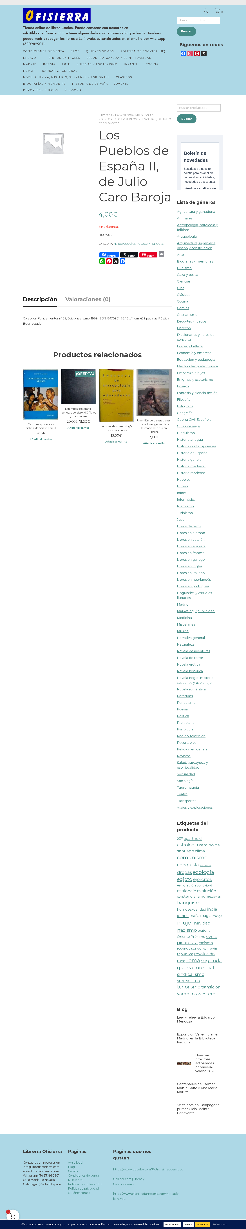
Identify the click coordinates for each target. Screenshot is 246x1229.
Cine (180, 288)
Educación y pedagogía (196, 360)
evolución (206, 890)
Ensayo (29, 57)
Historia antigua (190, 440)
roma (193, 960)
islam (183, 915)
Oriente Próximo (191, 937)
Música (183, 631)
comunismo (192, 857)
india (212, 909)
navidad (202, 923)
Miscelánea (186, 624)
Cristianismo (187, 315)
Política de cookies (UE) (142, 51)
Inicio (103, 115)
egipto (184, 879)
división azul (205, 865)
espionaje (186, 890)
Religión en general (193, 749)
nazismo (187, 930)
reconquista (186, 948)
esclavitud (204, 885)
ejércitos (202, 879)
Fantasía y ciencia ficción (197, 393)
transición (211, 987)
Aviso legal (75, 1162)
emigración (186, 885)
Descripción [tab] (40, 299)
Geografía (185, 413)
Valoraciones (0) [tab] (88, 299)
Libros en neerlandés (194, 580)
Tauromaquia (188, 788)
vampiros (187, 993)
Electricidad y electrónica (197, 366)
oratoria (204, 930)
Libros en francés (190, 553)
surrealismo (188, 980)
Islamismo (185, 506)
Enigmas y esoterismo (97, 64)
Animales (184, 218)
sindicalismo (190, 974)
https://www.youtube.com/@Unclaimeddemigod (148, 1169)
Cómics (183, 308)
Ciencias (184, 281)
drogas (184, 872)
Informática (186, 500)
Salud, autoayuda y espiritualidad (119, 57)
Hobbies (183, 480)
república (185, 954)
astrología (187, 844)
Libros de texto (189, 526)
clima (200, 851)
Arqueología (187, 237)
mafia (194, 916)
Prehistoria (186, 723)
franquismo (190, 902)
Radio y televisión (191, 736)
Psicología (185, 729)
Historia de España (90, 83)
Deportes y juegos (40, 90)
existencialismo (191, 896)
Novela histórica (190, 671)
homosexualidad (191, 909)
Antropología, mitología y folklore (139, 243)
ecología (203, 872)
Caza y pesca (187, 275)
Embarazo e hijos (191, 373)
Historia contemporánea (196, 446)
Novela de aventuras (193, 651)
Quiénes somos (100, 51)
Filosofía (73, 90)
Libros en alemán (191, 533)
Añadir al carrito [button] (41, 439)
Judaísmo (185, 513)
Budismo (184, 268)
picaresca (187, 942)
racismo (206, 943)
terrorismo (188, 987)
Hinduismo (186, 433)
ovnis (211, 936)
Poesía (49, 64)
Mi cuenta (75, 1180)
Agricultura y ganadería (196, 212)
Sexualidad (186, 774)
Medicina (184, 618)
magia (205, 916)
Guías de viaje (188, 426)
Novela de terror (190, 658)
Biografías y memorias (44, 83)
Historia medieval (191, 466)
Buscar (186, 31)
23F (180, 839)
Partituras (185, 696)
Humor (29, 70)
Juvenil (121, 83)
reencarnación (207, 948)
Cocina (152, 64)
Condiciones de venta (43, 51)
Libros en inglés (64, 57)
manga (217, 916)
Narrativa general (59, 70)
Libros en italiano (191, 573)
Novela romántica (191, 689)
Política (183, 716)
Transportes (186, 801)
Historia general (190, 460)
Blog (75, 51)
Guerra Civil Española (194, 420)
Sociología (185, 781)
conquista (188, 864)
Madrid (30, 64)
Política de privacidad (83, 1188)
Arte (66, 64)
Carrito (73, 1171)
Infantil (131, 64)
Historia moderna (191, 473)
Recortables (186, 743)
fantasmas (213, 896)
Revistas (184, 756)
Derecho (184, 328)
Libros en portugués (193, 586)
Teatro (182, 794)
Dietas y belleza (190, 346)
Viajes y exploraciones (195, 808)
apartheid (193, 838)
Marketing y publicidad (196, 611)
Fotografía (185, 406)
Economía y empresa (194, 353)
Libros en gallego (191, 560)
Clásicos (124, 77)
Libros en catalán (191, 540)
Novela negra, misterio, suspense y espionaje (66, 77)
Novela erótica (188, 664)
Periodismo (186, 703)
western (206, 993)
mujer (185, 922)
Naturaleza (186, 644)
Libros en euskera (191, 546)
